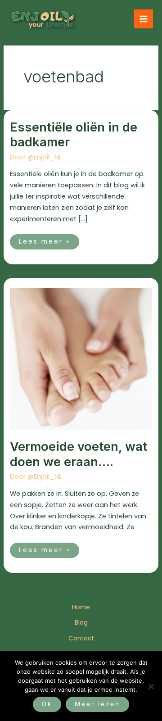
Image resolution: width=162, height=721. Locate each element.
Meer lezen (97, 703)
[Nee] (150, 686)
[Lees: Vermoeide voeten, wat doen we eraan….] (81, 358)
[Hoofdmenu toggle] (143, 18)
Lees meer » (44, 240)
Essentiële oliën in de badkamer (73, 134)
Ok (47, 703)
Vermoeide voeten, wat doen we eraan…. (78, 454)
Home (81, 607)
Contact (81, 638)
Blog (81, 622)
